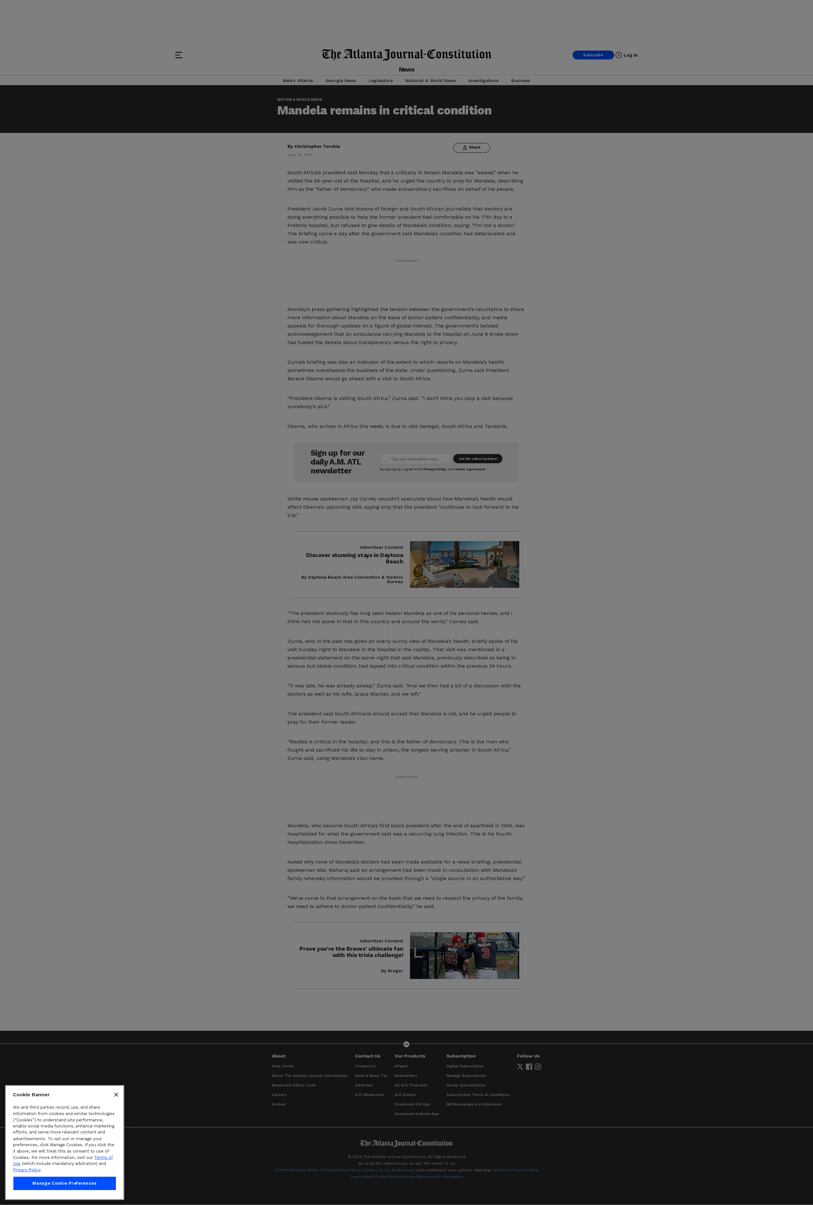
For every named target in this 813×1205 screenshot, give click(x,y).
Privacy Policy (26, 1169)
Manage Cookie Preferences (64, 1183)
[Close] (116, 1095)
